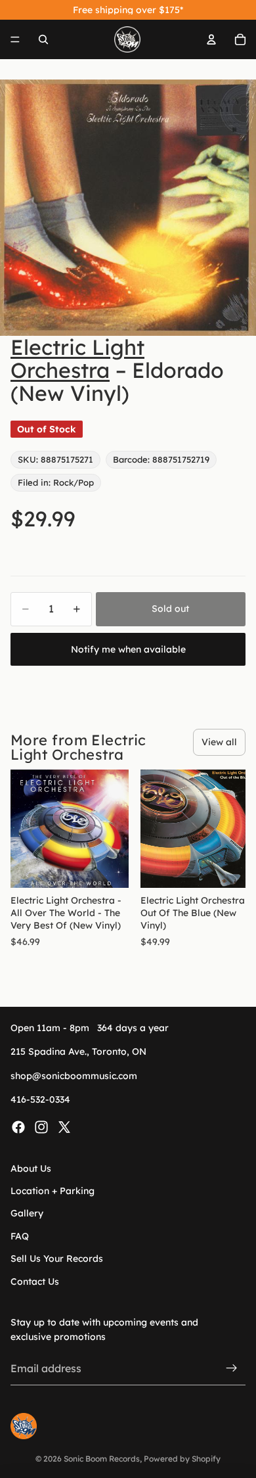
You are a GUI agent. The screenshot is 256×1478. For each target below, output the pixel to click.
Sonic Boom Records (102, 1459)
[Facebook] (18, 1127)
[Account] (211, 39)
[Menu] (15, 39)
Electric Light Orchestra (77, 358)
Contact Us (35, 1281)
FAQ (20, 1236)
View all (219, 742)
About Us (31, 1168)
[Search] (43, 39)
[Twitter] (64, 1127)
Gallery (27, 1214)
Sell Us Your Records (57, 1258)
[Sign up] (231, 1369)
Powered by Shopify (182, 1459)
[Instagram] (41, 1127)
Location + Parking (53, 1191)
